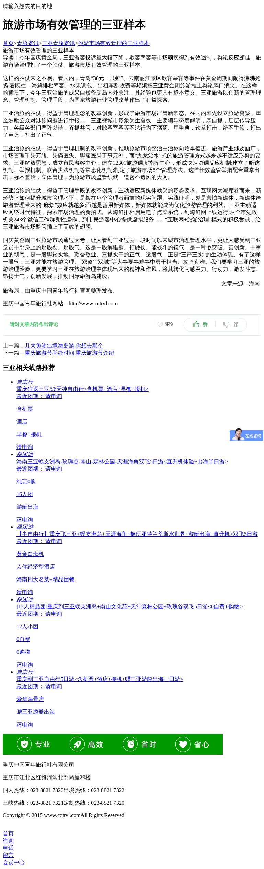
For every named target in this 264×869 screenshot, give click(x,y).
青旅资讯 (28, 43)
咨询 (8, 841)
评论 (169, 324)
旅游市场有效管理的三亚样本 (114, 43)
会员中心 (14, 862)
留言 (8, 855)
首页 (8, 43)
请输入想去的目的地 (27, 6)
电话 (8, 848)
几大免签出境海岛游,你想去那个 (64, 346)
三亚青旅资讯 (58, 43)
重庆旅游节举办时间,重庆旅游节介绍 (69, 353)
